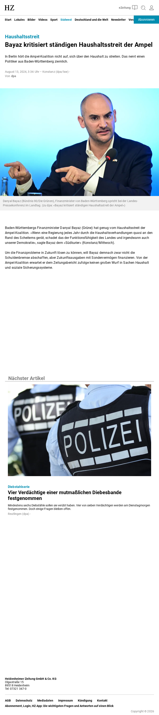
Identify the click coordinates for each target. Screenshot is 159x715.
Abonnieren (146, 20)
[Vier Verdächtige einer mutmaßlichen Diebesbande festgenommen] (79, 431)
